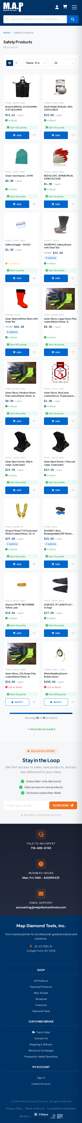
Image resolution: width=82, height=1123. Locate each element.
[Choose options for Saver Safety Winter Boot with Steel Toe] (17, 352)
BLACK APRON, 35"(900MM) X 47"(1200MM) (21, 108)
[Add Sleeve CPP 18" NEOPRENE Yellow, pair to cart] (17, 633)
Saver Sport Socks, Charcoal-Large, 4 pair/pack (60, 463)
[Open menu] (74, 7)
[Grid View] (9, 63)
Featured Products (41, 987)
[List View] (16, 63)
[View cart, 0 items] (65, 7)
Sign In (41, 1077)
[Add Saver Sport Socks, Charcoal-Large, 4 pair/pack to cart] (56, 490)
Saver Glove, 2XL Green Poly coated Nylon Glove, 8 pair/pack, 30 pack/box (20, 676)
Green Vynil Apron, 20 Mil (19, 175)
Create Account (41, 1084)
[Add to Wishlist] (34, 135)
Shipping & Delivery (41, 1044)
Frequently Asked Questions (41, 1056)
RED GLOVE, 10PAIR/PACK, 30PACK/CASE (59, 177)
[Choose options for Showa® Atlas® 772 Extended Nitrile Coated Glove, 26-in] (17, 564)
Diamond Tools (41, 1011)
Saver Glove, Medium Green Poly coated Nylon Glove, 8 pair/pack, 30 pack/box (20, 395)
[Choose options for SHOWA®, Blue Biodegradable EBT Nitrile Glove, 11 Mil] (56, 564)
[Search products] (73, 19)
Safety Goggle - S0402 (17, 244)
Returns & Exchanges (41, 1050)
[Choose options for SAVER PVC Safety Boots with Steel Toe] (56, 278)
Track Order (43, 1032)
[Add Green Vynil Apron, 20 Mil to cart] (17, 204)
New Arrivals (41, 993)
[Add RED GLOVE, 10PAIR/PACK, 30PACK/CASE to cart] (56, 204)
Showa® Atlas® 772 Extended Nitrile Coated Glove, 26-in (21, 532)
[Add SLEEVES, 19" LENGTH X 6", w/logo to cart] (56, 633)
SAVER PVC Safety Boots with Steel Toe (57, 246)
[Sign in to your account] (57, 7)
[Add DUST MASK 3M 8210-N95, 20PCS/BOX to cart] (56, 135)
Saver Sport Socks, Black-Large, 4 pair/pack (19, 463)
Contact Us (41, 1038)
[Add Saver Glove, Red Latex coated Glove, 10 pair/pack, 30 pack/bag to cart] (56, 421)
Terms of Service (35, 1108)
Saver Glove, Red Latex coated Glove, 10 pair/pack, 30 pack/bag (59, 395)
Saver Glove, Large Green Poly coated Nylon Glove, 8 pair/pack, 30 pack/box (60, 321)
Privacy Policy (14, 1108)
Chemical (41, 1005)
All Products (41, 980)
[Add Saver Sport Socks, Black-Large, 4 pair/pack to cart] (17, 490)
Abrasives (41, 999)
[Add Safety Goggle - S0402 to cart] (17, 278)
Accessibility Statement (61, 1108)
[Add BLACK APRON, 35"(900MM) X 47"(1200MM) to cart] (17, 135)
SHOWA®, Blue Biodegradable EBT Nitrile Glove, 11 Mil (58, 533)
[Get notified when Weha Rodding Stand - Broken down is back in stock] (56, 702)
